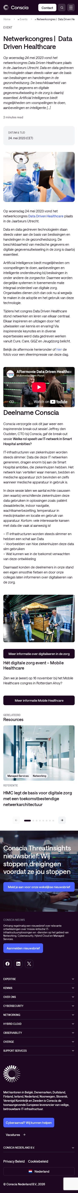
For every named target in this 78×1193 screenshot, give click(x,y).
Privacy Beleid (14, 1161)
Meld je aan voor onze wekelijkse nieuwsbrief (39, 887)
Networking (11, 1014)
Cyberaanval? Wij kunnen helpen (29, 1122)
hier (59, 349)
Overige (8, 1041)
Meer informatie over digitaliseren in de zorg (39, 654)
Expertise (9, 979)
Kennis (7, 987)
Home (6, 19)
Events (23, 19)
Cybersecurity (13, 1005)
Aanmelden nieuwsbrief (23, 948)
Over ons (9, 996)
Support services (15, 1050)
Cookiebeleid (38, 1161)
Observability (12, 1032)
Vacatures (13, 1135)
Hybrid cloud (12, 1023)
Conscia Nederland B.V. (19, 1147)
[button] (62, 820)
